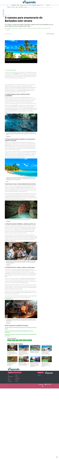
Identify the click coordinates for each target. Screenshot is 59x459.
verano (20, 340)
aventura (24, 340)
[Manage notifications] (57, 457)
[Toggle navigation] (7, 5)
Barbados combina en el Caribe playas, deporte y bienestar (46, 352)
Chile (8, 378)
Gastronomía (17, 378)
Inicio (6, 15)
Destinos (9, 379)
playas (17, 7)
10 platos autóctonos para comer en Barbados (11, 364)
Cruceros (16, 376)
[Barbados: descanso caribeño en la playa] (35, 348)
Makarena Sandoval (11, 70)
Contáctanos (40, 384)
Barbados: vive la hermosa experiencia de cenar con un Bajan (24, 364)
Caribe (13, 7)
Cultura (16, 381)
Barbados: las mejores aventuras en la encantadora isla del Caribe (46, 364)
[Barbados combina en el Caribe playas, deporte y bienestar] (47, 348)
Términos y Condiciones (11, 387)
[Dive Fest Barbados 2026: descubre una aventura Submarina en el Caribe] (24, 348)
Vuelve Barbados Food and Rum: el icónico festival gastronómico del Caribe (35, 364)
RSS (42, 386)
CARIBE (9, 349)
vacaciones (21, 7)
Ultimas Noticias (10, 376)
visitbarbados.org (9, 298)
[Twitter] (3, 12)
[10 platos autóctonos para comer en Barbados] (12, 359)
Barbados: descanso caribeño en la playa (34, 352)
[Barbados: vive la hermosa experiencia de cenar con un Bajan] (24, 359)
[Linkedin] (3, 14)
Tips (9, 15)
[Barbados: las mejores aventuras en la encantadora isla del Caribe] (47, 359)
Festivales (32, 360)
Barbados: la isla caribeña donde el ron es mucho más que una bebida (12, 353)
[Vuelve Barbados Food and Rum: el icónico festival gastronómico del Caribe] (35, 359)
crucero (25, 7)
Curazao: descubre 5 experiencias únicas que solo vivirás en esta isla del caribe (28, 29)
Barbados (16, 73)
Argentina (9, 7)
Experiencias (44, 360)
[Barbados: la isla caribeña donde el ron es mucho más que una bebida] (12, 348)
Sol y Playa (17, 379)
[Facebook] (3, 10)
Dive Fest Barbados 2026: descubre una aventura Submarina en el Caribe (23, 353)
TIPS (8, 360)
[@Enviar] (3, 16)
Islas (17, 340)
